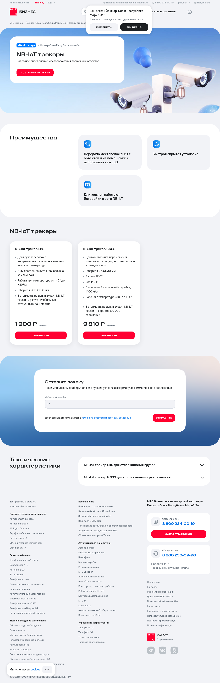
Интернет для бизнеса (22, 519)
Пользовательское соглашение (164, 616)
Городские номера (20, 589)
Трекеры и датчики (88, 637)
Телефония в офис (19, 579)
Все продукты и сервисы (23, 501)
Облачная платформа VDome (94, 535)
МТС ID (82, 601)
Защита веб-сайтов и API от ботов (96, 511)
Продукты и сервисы (80, 23)
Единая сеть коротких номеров (26, 584)
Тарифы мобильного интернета (27, 533)
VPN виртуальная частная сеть (26, 543)
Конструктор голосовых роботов (96, 586)
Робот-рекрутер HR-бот (91, 591)
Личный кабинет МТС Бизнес (170, 568)
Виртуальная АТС (19, 565)
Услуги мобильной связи (23, 506)
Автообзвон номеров (90, 581)
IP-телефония (17, 574)
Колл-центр (84, 605)
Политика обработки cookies (162, 601)
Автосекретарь (86, 548)
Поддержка (159, 564)
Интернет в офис (19, 523)
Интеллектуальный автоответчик (27, 594)
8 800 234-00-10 (171, 2)
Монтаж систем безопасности (26, 635)
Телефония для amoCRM (23, 603)
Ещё (49, 2)
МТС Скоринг (85, 572)
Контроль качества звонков (93, 596)
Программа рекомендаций (161, 620)
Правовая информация (159, 625)
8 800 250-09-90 (179, 555)
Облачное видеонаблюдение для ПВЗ (30, 659)
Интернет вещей (18, 538)
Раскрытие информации (160, 592)
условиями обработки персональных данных (106, 418)
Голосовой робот (87, 562)
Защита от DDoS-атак (89, 521)
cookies (35, 670)
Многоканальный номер (23, 598)
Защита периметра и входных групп (29, 654)
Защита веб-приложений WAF (94, 516)
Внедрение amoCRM (89, 615)
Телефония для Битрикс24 (24, 608)
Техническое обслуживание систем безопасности (105, 526)
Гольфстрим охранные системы (27, 640)
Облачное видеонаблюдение (25, 625)
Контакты (152, 587)
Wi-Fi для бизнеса (19, 528)
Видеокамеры (17, 630)
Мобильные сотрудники (91, 552)
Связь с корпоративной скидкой (27, 613)
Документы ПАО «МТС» (160, 596)
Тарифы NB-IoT (86, 627)
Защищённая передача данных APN (97, 530)
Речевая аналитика (88, 567)
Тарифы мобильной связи (24, 560)
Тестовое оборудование (91, 642)
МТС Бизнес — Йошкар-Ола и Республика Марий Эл (38, 23)
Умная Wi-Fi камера (20, 649)
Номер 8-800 (17, 570)
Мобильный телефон (56, 397)
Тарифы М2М (85, 632)
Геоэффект (84, 557)
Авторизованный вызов (91, 576)
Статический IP (18, 548)
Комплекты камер (19, 645)
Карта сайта (153, 606)
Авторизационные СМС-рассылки (97, 610)
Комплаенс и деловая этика (162, 611)
